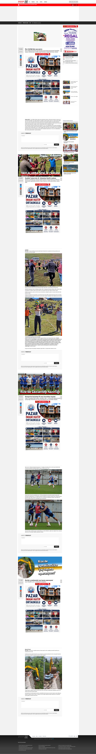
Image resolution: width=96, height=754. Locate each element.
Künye (37, 736)
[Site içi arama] (77, 2)
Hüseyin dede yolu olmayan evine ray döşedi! (64, 747)
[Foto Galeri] (73, 2)
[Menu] (70, 2)
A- (61, 398)
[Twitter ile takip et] (71, 736)
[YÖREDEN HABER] (29, 2)
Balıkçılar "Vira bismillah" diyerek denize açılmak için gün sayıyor (47, 747)
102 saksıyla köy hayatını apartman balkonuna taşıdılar (26, 747)
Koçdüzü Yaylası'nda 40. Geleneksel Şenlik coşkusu (25, 745)
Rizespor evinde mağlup (42, 746)
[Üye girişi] (75, 736)
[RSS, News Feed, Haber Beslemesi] (73, 736)
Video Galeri (44, 736)
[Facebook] (21, 56)
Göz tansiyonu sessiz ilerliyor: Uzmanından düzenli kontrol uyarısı (66, 746)
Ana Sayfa (33, 736)
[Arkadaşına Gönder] (21, 61)
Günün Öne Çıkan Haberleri (22, 742)
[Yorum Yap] (21, 65)
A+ (61, 49)
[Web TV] (72, 2)
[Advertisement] (48, 14)
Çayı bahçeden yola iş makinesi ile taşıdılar (35, 581)
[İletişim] (75, 2)
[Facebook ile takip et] (69, 736)
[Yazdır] (21, 63)
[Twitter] (21, 57)
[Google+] (21, 59)
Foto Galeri (40, 736)
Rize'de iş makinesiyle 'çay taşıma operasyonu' (45, 745)
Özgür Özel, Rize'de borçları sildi (25, 4)
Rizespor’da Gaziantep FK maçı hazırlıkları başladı (64, 745)
